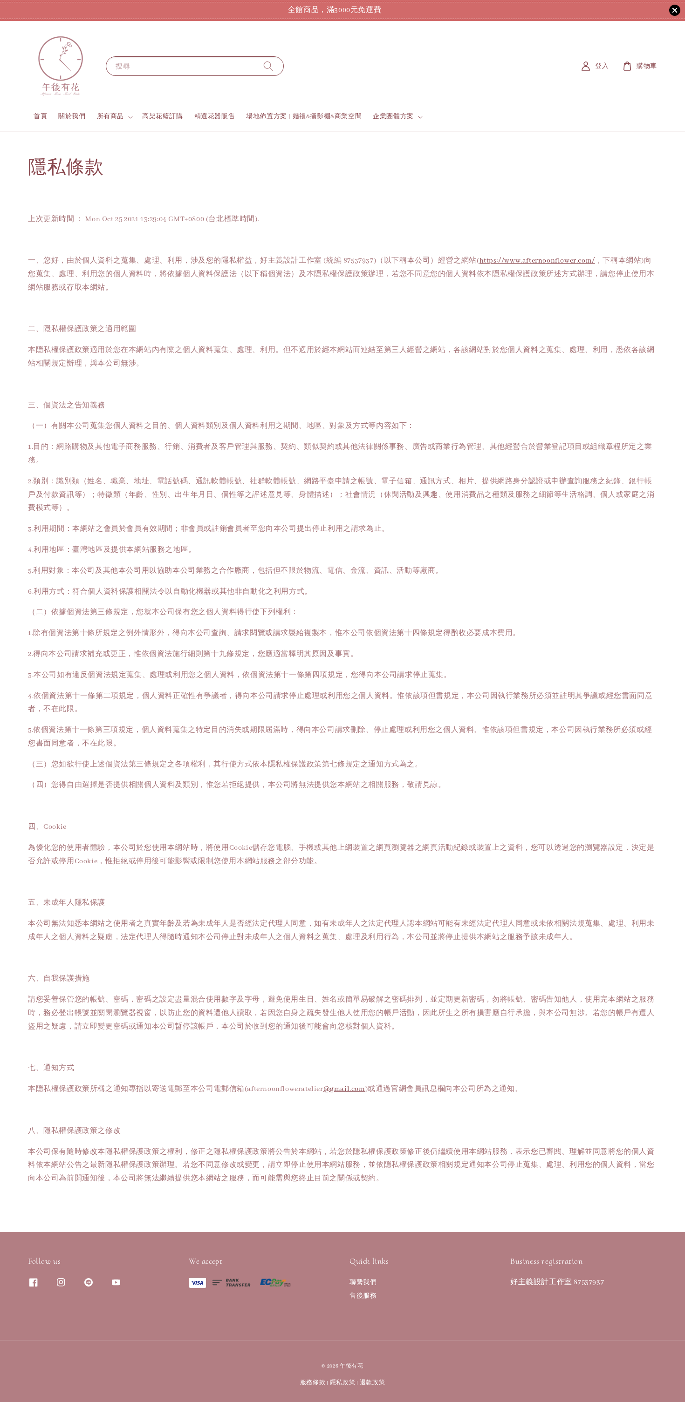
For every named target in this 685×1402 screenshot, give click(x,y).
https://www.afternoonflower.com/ (537, 261)
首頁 (40, 117)
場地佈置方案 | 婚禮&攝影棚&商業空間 (304, 117)
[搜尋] (268, 66)
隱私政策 (343, 1382)
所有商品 (110, 117)
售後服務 (363, 1296)
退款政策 (372, 1382)
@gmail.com (344, 1089)
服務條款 (313, 1382)
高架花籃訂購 (162, 117)
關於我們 (71, 117)
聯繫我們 (363, 1283)
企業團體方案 (393, 117)
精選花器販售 (214, 117)
